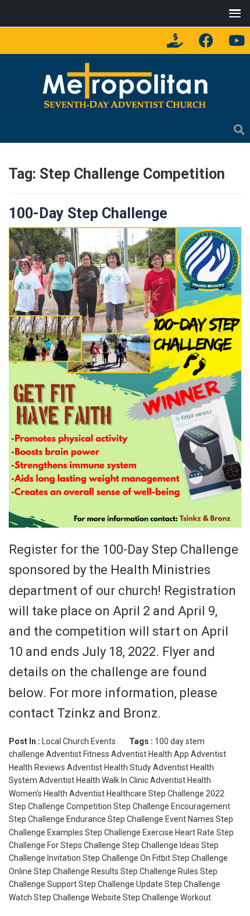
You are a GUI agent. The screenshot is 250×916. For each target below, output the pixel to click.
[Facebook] (205, 40)
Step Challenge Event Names (161, 819)
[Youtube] (236, 40)
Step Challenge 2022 (186, 793)
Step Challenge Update (120, 884)
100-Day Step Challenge (88, 213)
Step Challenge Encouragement (171, 806)
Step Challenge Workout (167, 897)
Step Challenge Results (76, 871)
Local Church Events (79, 741)
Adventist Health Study (109, 767)
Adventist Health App (150, 754)
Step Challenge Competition (60, 806)
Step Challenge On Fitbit (126, 858)
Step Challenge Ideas (160, 845)
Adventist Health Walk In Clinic (93, 780)
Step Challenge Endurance (57, 819)
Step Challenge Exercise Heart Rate (150, 832)
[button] (232, 13)
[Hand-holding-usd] (175, 40)
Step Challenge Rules (159, 871)
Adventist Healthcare (108, 793)
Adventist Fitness (77, 754)
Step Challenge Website (77, 897)
